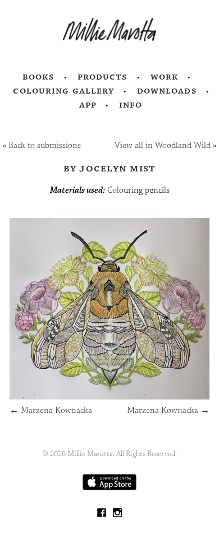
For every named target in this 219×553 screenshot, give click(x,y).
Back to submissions (44, 145)
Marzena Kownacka (51, 410)
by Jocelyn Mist (109, 168)
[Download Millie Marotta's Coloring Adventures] (109, 487)
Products (102, 77)
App (88, 105)
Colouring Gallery (63, 91)
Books (38, 77)
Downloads (167, 91)
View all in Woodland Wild (163, 145)
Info (131, 105)
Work (164, 77)
